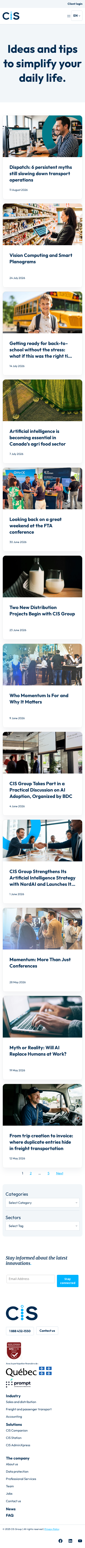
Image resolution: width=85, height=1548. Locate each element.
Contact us (13, 1501)
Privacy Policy (51, 1529)
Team (10, 1486)
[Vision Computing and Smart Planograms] (42, 245)
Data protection (17, 1471)
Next (59, 1173)
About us (12, 1464)
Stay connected (67, 1281)
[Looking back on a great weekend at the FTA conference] (42, 509)
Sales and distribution (21, 1402)
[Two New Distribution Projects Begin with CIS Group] (42, 597)
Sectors (13, 1217)
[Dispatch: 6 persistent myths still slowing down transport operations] (42, 157)
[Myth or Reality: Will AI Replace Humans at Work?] (42, 1038)
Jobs (9, 1493)
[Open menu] (68, 16)
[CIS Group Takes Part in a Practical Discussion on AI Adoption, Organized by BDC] (42, 774)
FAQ (10, 1515)
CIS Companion (17, 1430)
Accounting (14, 1416)
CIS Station (14, 1438)
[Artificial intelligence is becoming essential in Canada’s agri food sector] (42, 421)
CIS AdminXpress (18, 1445)
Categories (17, 1194)
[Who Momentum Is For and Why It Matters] (42, 685)
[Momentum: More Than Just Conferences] (42, 950)
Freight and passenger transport (29, 1409)
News (11, 1509)
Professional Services (21, 1479)
